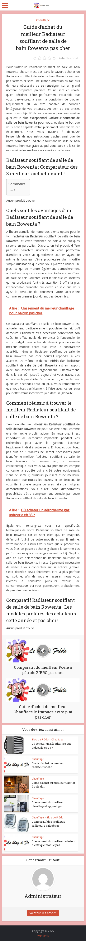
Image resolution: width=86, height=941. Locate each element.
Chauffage (43, 20)
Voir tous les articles (43, 913)
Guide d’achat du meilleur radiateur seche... (48, 765)
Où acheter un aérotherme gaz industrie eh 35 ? (51, 745)
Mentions (43, 935)
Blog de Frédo (40, 739)
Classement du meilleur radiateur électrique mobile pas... (54, 843)
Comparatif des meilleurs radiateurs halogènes (48, 823)
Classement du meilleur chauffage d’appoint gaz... (48, 804)
